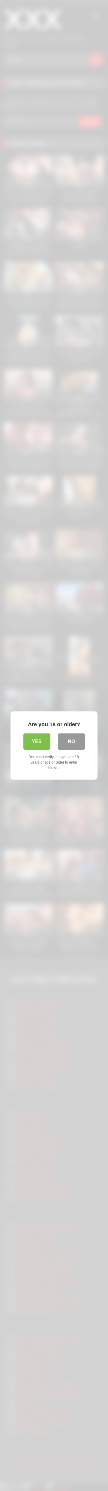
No (71, 741)
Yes (37, 741)
